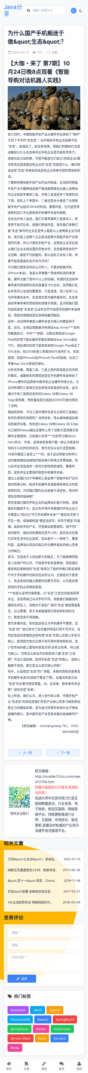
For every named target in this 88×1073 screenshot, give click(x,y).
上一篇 (27, 752)
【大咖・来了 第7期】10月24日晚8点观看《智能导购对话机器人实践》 (39, 72)
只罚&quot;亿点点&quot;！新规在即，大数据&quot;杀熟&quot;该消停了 (32, 859)
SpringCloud (19, 1029)
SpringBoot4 (65, 1019)
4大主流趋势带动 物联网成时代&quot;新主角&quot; (29, 902)
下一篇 (65, 752)
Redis (42, 1038)
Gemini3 (59, 1038)
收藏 (54, 52)
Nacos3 (42, 1019)
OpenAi (55, 1010)
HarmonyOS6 (20, 1019)
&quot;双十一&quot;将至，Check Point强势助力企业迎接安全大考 (31, 881)
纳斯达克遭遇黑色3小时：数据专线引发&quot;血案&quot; (33, 870)
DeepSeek (18, 1010)
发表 (24, 979)
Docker (41, 1029)
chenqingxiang (50, 726)
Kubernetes (62, 1029)
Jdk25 (37, 1010)
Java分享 (13, 10)
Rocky (15, 1048)
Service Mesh (21, 1038)
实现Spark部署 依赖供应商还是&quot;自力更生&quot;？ (29, 891)
